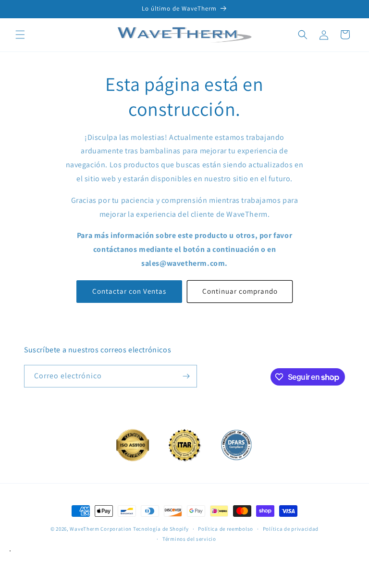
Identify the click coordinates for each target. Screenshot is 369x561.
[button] (20, 34)
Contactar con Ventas (129, 291)
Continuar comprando (240, 291)
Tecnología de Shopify (161, 528)
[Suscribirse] (186, 376)
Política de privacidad (291, 528)
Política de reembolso (225, 528)
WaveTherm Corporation (101, 528)
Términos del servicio (189, 539)
